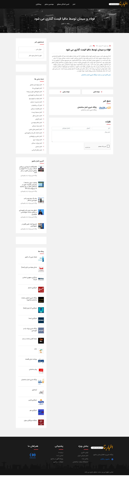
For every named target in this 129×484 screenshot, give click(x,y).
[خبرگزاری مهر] (41, 412)
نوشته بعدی (66, 92)
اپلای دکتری (84, 452)
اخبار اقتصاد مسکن (36, 109)
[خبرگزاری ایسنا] (41, 320)
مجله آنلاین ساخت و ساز (29, 339)
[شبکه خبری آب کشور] (41, 259)
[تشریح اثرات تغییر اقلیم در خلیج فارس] (41, 226)
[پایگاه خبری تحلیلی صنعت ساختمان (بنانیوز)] (41, 300)
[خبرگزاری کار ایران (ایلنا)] (41, 310)
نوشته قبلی (96, 92)
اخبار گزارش (38, 119)
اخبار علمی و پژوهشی (35, 136)
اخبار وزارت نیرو (37, 140)
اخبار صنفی (38, 146)
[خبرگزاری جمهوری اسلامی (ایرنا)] (41, 279)
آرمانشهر (34, 390)
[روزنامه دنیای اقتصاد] (41, 361)
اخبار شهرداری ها (37, 88)
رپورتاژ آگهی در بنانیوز (57, 459)
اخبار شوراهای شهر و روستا (34, 92)
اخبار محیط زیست (36, 112)
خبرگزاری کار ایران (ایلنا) (30, 308)
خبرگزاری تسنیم (32, 288)
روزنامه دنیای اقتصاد (31, 359)
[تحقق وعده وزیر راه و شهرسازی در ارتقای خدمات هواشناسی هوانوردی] (41, 212)
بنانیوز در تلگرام (105, 459)
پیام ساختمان (33, 369)
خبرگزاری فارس (33, 400)
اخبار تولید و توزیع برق (35, 98)
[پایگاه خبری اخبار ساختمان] (41, 381)
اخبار (62, 23)
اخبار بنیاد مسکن (37, 126)
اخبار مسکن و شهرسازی (35, 95)
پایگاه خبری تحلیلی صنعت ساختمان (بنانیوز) (29, 299)
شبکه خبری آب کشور (31, 257)
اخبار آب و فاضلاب (36, 105)
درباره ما (60, 452)
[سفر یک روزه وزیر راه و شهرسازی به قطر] (41, 200)
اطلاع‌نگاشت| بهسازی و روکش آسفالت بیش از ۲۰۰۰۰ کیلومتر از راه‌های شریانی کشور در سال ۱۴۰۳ (28, 170)
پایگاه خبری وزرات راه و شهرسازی (29, 175)
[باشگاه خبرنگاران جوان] (41, 422)
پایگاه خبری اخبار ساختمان (29, 379)
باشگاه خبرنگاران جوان (30, 420)
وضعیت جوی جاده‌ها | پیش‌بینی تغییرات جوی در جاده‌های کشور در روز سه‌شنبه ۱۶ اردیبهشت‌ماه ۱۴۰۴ (28, 186)
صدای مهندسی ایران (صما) (29, 267)
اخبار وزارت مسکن (37, 143)
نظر (90, 46)
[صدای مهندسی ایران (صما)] (41, 269)
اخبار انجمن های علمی (35, 129)
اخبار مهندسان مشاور (36, 85)
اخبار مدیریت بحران (36, 102)
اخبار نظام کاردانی (37, 150)
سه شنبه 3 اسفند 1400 (102, 46)
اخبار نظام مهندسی (36, 122)
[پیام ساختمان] (41, 371)
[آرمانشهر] (41, 392)
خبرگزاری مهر (33, 410)
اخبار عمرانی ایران (83, 455)
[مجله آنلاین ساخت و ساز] (41, 340)
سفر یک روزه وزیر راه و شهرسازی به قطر (30, 199)
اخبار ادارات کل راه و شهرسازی (33, 133)
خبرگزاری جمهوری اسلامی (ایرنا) (29, 278)
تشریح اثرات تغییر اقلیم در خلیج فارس (29, 225)
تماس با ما (60, 455)
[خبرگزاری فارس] (41, 402)
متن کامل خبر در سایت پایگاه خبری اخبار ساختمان (96, 75)
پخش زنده (85, 459)
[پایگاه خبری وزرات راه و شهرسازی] (41, 330)
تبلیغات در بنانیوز (58, 462)
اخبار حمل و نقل (37, 116)
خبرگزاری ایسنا (33, 318)
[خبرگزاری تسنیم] (41, 289)
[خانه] (41, 351)
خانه (68, 23)
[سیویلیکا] (32, 455)
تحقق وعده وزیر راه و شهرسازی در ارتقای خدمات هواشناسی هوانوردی (28, 212)
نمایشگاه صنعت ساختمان (80, 462)
